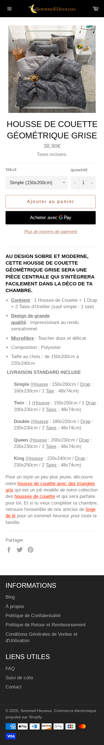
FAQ (10, 668)
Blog (10, 597)
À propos (15, 606)
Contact (14, 687)
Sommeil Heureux (36, 711)
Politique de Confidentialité (33, 615)
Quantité (79, 170)
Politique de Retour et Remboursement (46, 624)
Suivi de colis (19, 677)
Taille (11, 170)
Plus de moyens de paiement (50, 231)
